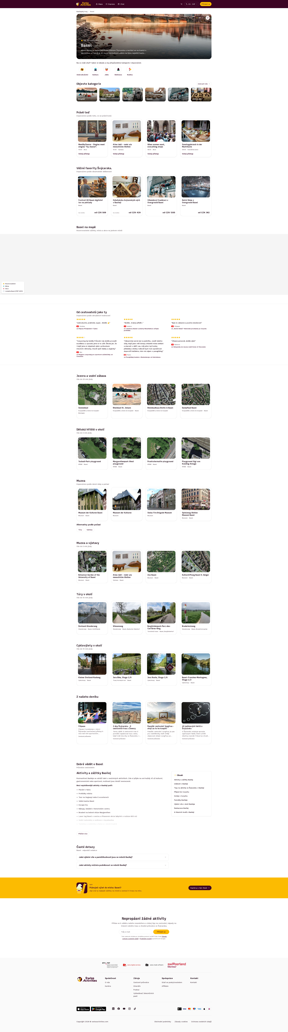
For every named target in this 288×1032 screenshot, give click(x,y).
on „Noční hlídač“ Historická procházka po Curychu (189, 329)
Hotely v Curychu (181, 796)
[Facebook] (118, 1009)
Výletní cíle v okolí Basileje (184, 804)
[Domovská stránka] (84, 4)
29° (200, 18)
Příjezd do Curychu (181, 792)
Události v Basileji (181, 784)
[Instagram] (129, 1009)
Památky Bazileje (180, 800)
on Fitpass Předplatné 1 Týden (86, 329)
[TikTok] (135, 1009)
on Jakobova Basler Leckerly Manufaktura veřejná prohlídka (141, 329)
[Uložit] (208, 18)
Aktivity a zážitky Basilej (183, 780)
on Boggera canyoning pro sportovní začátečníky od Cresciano (94, 355)
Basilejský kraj (81, 11)
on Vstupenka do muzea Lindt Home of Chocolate (188, 347)
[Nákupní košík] (181, 4)
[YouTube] (124, 1009)
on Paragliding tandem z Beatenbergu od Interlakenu (142, 357)
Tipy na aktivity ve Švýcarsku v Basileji (189, 788)
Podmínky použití (146, 938)
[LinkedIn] (113, 1009)
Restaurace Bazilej (181, 808)
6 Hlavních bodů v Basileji (184, 812)
